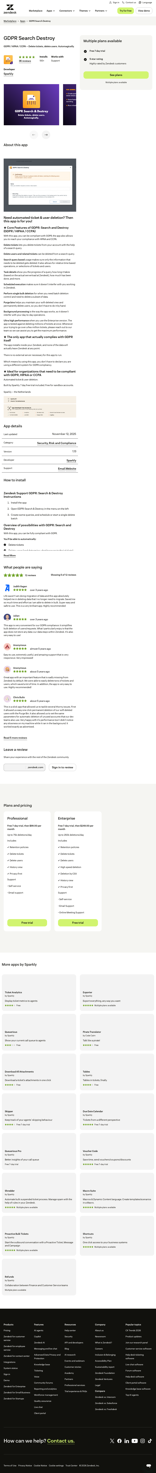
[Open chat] (149, 1466)
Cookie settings (56, 1465)
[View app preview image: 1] (31, 105)
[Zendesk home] (11, 9)
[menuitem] (145, 2)
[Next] (46, 135)
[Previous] (34, 135)
